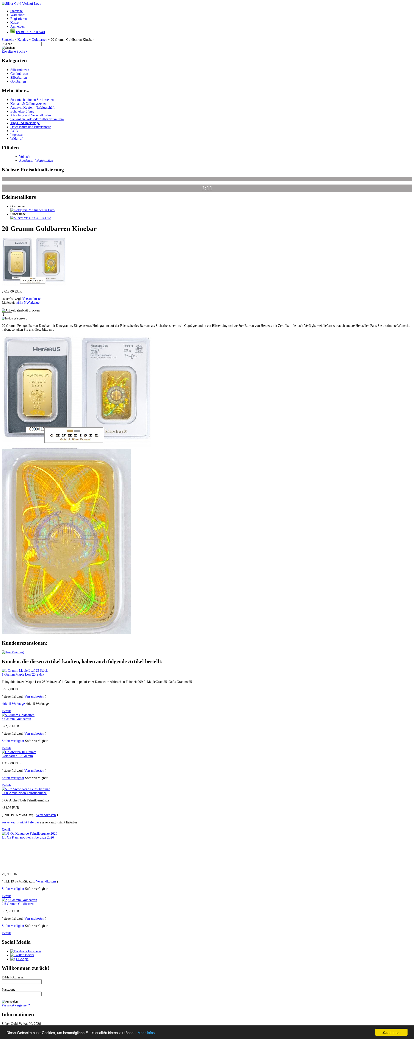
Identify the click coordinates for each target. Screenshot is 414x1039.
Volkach (24, 156)
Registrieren (18, 18)
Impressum (17, 134)
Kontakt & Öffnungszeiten (28, 103)
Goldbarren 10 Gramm (17, 756)
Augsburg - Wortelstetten (36, 160)
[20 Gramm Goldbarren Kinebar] (34, 285)
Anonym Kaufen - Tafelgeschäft (32, 107)
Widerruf (16, 138)
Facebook (34, 951)
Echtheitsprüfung (22, 111)
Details (6, 711)
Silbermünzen (19, 70)
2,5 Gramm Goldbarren (18, 904)
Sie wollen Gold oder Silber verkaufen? (37, 119)
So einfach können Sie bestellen (32, 100)
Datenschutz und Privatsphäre (30, 127)
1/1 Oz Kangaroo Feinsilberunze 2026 (28, 837)
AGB (14, 131)
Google (22, 959)
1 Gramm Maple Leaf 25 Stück (23, 674)
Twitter (29, 955)
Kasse (14, 22)
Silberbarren (18, 77)
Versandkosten (32, 298)
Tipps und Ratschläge (25, 123)
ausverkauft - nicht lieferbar (20, 822)
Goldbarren (18, 81)
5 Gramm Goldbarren (16, 719)
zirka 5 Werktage (27, 302)
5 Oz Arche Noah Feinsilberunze (24, 793)
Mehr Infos (146, 1032)
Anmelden (17, 26)
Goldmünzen (19, 73)
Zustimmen (391, 1032)
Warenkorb (17, 15)
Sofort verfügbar (13, 741)
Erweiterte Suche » (15, 51)
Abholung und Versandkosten (30, 115)
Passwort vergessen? (16, 1005)
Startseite (16, 11)
